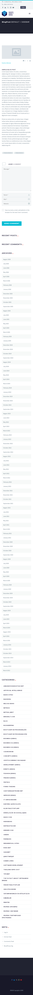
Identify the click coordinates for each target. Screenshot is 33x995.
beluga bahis (9, 703)
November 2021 (8, 495)
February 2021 (7, 533)
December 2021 (7, 490)
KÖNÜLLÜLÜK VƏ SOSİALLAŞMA (15, 813)
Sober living (9, 861)
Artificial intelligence (13, 690)
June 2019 (6, 619)
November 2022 (8, 443)
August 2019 (7, 610)
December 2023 (7, 396)
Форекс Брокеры (10, 907)
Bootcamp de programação (15, 730)
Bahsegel (7, 699)
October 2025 (7, 302)
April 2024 (6, 379)
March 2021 (6, 529)
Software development (13, 865)
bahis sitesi (8, 695)
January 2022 (7, 486)
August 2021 (7, 508)
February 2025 (7, 336)
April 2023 (6, 426)
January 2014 (7, 666)
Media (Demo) (19, 153)
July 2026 (6, 264)
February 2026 (7, 285)
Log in (6, 932)
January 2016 (7, 645)
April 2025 (6, 328)
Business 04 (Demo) (11, 743)
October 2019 (7, 602)
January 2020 (7, 589)
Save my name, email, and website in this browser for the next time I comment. (17, 211)
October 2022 (7, 448)
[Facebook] (2, 7)
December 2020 (7, 542)
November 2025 (8, 298)
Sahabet (7, 852)
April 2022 (6, 473)
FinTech (7, 782)
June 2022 (6, 465)
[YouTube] (13, 7)
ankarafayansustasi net (14, 686)
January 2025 (7, 341)
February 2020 (7, 585)
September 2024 (8, 358)
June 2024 (6, 371)
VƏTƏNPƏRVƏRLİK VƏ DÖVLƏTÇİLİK (16, 893)
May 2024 (6, 375)
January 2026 (7, 289)
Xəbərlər (7, 898)
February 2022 (7, 482)
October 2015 (7, 649)
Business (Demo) (10, 738)
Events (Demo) (6, 63)
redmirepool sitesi (11, 843)
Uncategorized (10, 889)
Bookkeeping (9, 725)
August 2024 (7, 362)
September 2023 (8, 409)
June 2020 (6, 568)
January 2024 (7, 392)
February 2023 (7, 435)
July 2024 (6, 366)
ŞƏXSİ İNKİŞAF (9, 856)
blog (6, 721)
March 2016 (6, 640)
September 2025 (8, 306)
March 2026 (6, 281)
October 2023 (7, 405)
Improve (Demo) (10, 795)
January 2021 (7, 538)
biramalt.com (9, 716)
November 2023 (8, 401)
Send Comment (11, 223)
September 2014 (8, 657)
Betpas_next (9, 712)
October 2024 (7, 353)
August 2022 (7, 456)
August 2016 (7, 632)
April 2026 (6, 276)
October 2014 (7, 653)
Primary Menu (29, 13)
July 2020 (6, 563)
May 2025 (6, 323)
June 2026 (6, 268)
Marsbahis (8, 821)
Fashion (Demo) (10, 773)
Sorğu (23, 7)
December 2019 (7, 593)
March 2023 (6, 431)
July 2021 (6, 512)
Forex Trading (9, 786)
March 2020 (6, 580)
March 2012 (6, 670)
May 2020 (6, 572)
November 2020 (8, 546)
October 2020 (7, 550)
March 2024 (6, 383)
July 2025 (6, 315)
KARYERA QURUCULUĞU (12, 804)
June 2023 (6, 418)
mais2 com (8, 817)
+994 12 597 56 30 (8, 4)
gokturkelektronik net (13, 791)
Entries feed (7, 937)
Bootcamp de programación (15, 734)
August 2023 (7, 413)
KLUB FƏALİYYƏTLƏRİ (11, 808)
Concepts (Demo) (10, 756)
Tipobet (7, 874)
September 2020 (8, 555)
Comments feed (9, 941)
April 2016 (6, 636)
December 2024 (7, 345)
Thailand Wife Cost (12, 869)
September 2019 (8, 606)
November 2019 (8, 598)
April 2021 (6, 525)
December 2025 (7, 293)
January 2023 (7, 439)
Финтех (7, 902)
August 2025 (7, 311)
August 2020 (7, 559)
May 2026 (6, 272)
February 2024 (7, 388)
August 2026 (7, 259)
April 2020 (6, 576)
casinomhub (8, 751)
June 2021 (6, 516)
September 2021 (8, 503)
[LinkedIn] (5, 7)
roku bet (7, 848)
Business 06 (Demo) (11, 747)
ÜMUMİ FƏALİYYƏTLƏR (12, 885)
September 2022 (8, 452)
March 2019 (6, 627)
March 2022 (6, 478)
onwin (6, 834)
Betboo (7, 708)
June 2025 (6, 319)
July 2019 (6, 615)
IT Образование (10, 799)
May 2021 (6, 520)
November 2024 (8, 349)
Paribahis (7, 839)
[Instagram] (10, 7)
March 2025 (6, 332)
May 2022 (6, 469)
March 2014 (6, 662)
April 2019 (6, 623)
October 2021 (7, 499)
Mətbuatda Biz (10, 826)
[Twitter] (8, 7)
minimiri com (8, 830)
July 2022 (6, 460)
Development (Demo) (12, 765)
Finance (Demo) (8, 153)
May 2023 (6, 422)
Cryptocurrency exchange (15, 760)
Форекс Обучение (11, 911)
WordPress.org (8, 946)
